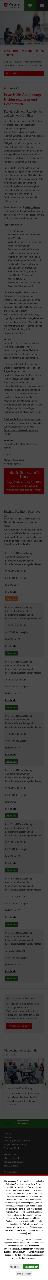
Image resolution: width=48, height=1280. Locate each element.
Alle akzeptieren (32, 1267)
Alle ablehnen (16, 1267)
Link (28, 1233)
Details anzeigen (24, 1273)
